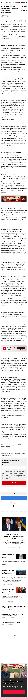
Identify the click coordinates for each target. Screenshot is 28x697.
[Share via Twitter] (7, 21)
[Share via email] (17, 21)
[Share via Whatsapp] (10, 21)
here (5, 445)
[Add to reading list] (25, 21)
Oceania (3, 506)
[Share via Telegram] (14, 21)
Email (3, 464)
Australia (9, 506)
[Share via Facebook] (3, 21)
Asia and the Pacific (18, 506)
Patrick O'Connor (4, 15)
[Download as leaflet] (21, 21)
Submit (14, 483)
